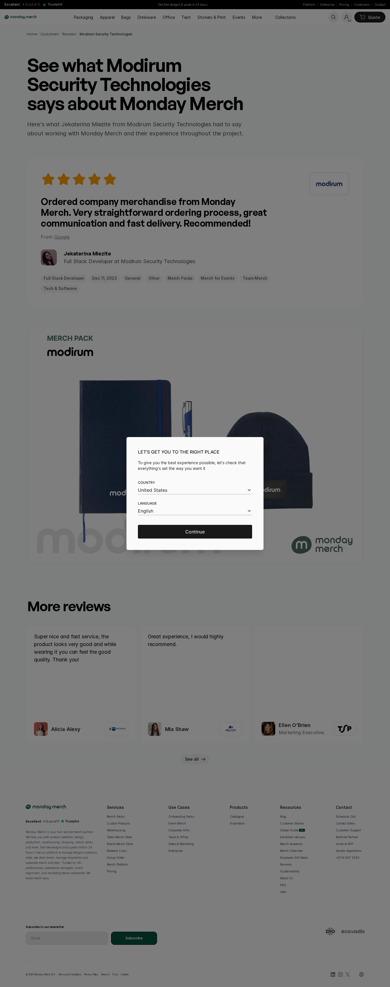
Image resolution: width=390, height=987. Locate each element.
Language (147, 503)
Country (146, 482)
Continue (195, 532)
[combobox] (195, 490)
